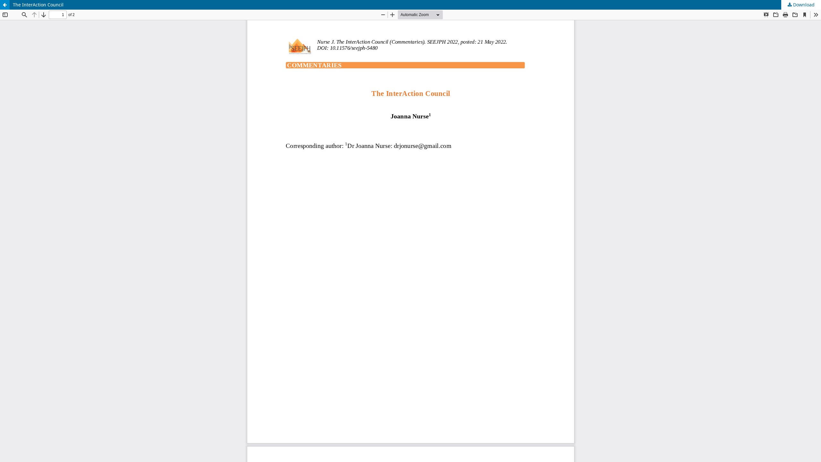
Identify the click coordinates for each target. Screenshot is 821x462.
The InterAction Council (38, 5)
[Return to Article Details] (5, 5)
